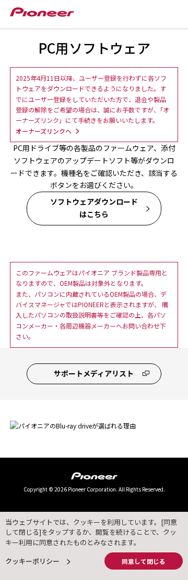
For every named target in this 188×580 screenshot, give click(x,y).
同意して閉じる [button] (144, 561)
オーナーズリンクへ (44, 131)
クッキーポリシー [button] (32, 561)
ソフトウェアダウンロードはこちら (94, 207)
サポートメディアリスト (94, 373)
